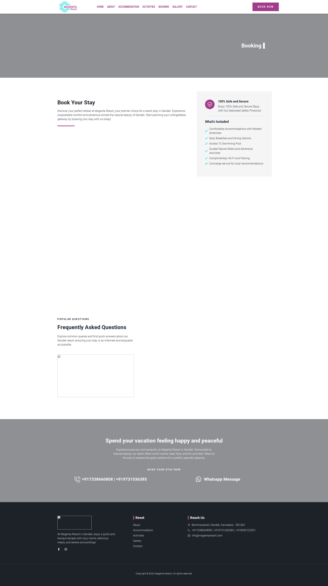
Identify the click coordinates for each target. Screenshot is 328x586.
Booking (164, 6)
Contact (191, 6)
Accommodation (128, 6)
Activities (148, 6)
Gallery (177, 6)
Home (100, 6)
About (111, 6)
